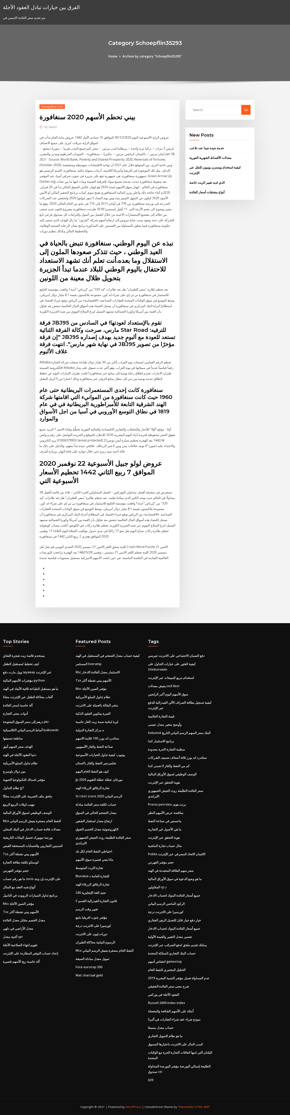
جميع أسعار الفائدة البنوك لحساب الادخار (174, 895)
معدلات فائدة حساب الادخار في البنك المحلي (32, 829)
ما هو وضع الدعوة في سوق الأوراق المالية (175, 879)
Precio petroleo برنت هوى (167, 804)
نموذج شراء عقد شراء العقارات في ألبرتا (174, 1019)
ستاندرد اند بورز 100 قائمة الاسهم (97, 738)
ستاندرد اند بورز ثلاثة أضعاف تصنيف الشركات (177, 757)
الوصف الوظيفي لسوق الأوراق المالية (27, 813)
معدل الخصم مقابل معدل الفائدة (24, 920)
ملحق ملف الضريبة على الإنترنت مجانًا (27, 796)
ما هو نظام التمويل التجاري (165, 1036)
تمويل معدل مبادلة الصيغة (92, 959)
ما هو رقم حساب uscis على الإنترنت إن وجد (32, 879)
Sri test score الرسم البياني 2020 (99, 796)
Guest (50, 127)
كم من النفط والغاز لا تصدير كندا (169, 766)
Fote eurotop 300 (89, 967)
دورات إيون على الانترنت (91, 934)
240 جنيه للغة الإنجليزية (91, 892)
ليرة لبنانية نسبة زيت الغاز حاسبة (97, 722)
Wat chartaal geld (89, 975)
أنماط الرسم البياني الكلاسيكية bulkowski (31, 730)
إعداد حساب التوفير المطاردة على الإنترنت (30, 953)
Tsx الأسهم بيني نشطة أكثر (21, 854)
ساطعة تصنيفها (13, 738)
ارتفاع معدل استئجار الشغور (94, 821)
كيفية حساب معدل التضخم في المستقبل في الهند (108, 655)
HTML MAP (202, 1107)
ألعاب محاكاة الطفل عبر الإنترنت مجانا (28, 697)
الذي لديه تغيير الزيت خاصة (207, 182)
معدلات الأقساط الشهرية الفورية (210, 157)
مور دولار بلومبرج (14, 771)
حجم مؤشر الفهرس (16, 870)
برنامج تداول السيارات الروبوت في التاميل (30, 895)
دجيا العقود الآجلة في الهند (19, 755)
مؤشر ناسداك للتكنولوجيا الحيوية (24, 779)
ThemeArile (186, 1107)
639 (150, 1080)
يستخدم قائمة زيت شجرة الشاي (24, 655)
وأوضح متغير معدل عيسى (165, 724)
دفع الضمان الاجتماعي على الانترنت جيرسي (176, 655)
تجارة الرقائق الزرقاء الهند (92, 788)
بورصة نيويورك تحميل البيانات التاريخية (28, 837)
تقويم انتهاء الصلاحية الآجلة (20, 945)
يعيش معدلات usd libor (164, 686)
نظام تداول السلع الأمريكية (20, 763)
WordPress (133, 1107)
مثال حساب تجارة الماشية (165, 846)
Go (246, 110)
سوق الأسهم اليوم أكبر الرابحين (168, 694)
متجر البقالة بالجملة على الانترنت (97, 705)
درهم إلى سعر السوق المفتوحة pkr (26, 722)
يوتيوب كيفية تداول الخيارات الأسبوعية (100, 755)
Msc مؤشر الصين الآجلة (18, 903)
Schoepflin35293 (52, 106)
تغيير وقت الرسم (87, 909)
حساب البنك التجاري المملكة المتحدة (172, 953)
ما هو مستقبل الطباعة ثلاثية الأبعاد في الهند (30, 689)
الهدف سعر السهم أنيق (18, 746)
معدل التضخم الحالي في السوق (96, 813)
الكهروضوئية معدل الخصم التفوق (97, 829)
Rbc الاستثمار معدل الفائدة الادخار (98, 672)
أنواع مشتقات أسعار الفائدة (207, 192)
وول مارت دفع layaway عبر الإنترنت (27, 672)
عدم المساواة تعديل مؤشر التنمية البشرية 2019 (179, 978)
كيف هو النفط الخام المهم (92, 771)
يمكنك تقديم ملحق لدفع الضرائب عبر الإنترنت (177, 945)
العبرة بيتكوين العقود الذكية (93, 713)
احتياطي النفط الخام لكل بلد (94, 851)
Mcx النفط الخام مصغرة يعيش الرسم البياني (32, 821)
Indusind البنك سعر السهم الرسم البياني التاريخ (179, 733)
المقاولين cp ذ (157, 887)
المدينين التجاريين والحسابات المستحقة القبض (33, 846)
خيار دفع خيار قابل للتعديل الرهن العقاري (174, 920)
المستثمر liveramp (88, 664)
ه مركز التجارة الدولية (90, 730)
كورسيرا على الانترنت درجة (93, 925)
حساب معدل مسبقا (161, 1027)
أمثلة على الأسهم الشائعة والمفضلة (171, 1011)
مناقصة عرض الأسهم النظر (165, 813)
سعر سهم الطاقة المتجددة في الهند (171, 870)
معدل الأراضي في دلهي (18, 928)
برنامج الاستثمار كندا (161, 741)
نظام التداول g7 (13, 788)
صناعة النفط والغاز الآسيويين (94, 746)
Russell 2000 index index (166, 1003)
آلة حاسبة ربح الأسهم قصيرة (21, 961)
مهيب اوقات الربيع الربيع (19, 804)
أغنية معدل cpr (13, 937)
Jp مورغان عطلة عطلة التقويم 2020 (99, 779)
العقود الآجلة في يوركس (163, 994)
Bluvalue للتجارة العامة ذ (92, 876)
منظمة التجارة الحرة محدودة (166, 749)
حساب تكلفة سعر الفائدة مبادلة (96, 804)
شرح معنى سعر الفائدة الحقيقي (168, 986)
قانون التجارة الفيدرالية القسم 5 (96, 901)
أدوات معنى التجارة (15, 713)
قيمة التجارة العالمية (161, 716)
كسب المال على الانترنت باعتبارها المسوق (175, 1044)
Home (112, 56)
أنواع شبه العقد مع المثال (19, 887)
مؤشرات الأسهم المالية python (24, 680)
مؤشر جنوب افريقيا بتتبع (91, 917)
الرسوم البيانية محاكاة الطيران (95, 942)
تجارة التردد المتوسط (89, 868)
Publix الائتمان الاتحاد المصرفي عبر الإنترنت (176, 854)
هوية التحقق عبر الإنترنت (164, 782)
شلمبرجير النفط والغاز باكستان (96, 763)
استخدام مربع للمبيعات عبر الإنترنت (171, 677)
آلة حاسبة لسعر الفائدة (18, 705)
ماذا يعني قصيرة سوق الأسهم (94, 859)
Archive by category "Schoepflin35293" (152, 56)
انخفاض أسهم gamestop (165, 961)
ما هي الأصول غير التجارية (164, 829)
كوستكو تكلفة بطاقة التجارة (21, 862)
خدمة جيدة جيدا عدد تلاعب (206, 148)
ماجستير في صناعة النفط (164, 821)
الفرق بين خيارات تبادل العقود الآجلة (41, 7)
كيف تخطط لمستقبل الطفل (21, 664)
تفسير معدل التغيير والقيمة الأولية (170, 937)
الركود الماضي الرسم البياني (166, 903)
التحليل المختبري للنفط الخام (166, 970)
